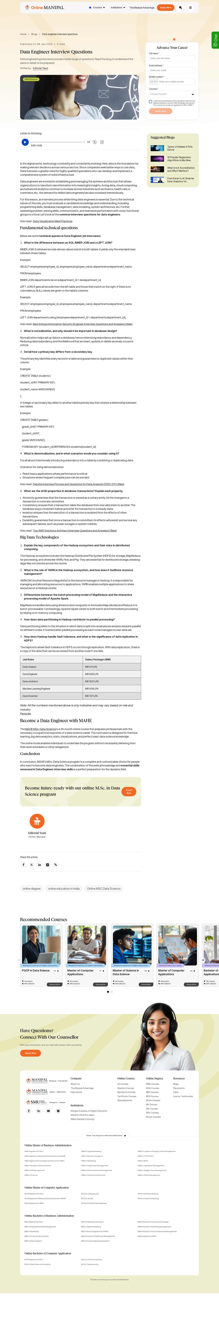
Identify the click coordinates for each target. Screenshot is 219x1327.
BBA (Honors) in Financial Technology (153, 1222)
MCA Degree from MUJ (34, 1194)
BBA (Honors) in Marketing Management (154, 1227)
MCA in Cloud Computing (148, 1198)
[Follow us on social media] (23, 864)
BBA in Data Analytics (33, 1241)
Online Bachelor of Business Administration (49, 1216)
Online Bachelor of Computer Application (48, 1253)
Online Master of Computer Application (47, 1188)
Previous (17, 958)
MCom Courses (153, 1117)
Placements (178, 1088)
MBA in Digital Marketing (91, 1151)
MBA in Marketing (88, 1161)
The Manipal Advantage (141, 7)
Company (76, 1078)
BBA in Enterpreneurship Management (40, 1227)
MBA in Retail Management (149, 1175)
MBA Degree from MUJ (34, 1151)
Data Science (31, 79)
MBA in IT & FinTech (146, 1156)
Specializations (124, 1100)
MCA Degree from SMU (34, 1203)
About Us (75, 1084)
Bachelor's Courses (126, 1092)
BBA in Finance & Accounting (36, 1236)
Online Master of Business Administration (48, 1145)
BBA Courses (152, 1092)
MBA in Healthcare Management (94, 1165)
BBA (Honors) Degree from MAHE (94, 1231)
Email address (156, 65)
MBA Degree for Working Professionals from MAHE (45, 1156)
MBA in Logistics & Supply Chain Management (157, 1151)
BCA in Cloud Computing (91, 1259)
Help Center (76, 1092)
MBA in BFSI (143, 1161)
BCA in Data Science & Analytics (38, 1264)
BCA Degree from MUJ (34, 1259)
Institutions (116, 7)
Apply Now (165, 7)
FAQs (175, 1092)
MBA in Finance (31, 1175)
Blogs (34, 34)
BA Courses (151, 1105)
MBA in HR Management (35, 1170)
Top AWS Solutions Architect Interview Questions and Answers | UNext (75, 530)
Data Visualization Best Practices (52, 221)
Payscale (25, 713)
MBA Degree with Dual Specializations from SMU (45, 1161)
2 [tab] (111, 992)
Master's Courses (125, 1088)
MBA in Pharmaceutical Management (96, 1170)
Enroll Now (129, 791)
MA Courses (152, 1109)
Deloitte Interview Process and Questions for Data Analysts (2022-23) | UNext (78, 484)
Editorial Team (40, 68)
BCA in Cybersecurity (89, 1264)
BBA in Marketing (32, 1231)
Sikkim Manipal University (82, 1119)
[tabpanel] (41, 955)
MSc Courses (152, 1113)
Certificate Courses (126, 1096)
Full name (154, 53)
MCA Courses (152, 1088)
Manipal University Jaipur (82, 1115)
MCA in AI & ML (87, 1198)
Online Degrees (154, 1078)
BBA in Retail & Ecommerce (92, 1222)
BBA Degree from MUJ (34, 1222)
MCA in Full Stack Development (94, 1203)
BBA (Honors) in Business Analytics (95, 1241)
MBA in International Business (93, 1175)
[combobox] (154, 82)
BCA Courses (152, 1096)
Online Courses (126, 1078)
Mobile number (156, 77)
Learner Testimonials (183, 1096)
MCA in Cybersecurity (90, 1194)
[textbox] (159, 94)
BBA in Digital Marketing (91, 1227)
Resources (179, 1078)
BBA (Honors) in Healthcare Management (98, 1236)
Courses (97, 7)
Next (201, 958)
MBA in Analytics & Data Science (38, 1165)
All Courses (122, 1084)
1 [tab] (108, 992)
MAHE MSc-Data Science (40, 729)
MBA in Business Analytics (92, 1156)
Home (23, 34)
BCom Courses (153, 1100)
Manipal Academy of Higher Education (89, 1111)
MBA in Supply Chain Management (152, 1170)
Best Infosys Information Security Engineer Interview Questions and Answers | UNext (83, 324)
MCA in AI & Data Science (148, 1194)
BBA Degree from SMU (147, 1236)
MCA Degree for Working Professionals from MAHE (45, 1198)
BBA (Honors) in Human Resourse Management (157, 1231)
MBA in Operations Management (151, 1165)
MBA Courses (152, 1084)
